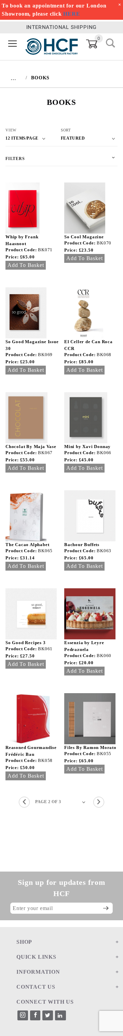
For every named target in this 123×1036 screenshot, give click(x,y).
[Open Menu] (12, 44)
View (10, 130)
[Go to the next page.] (98, 802)
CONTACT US (35, 987)
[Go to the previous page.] (24, 802)
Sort (66, 130)
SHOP (24, 942)
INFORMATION (38, 972)
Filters (15, 158)
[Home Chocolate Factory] (51, 43)
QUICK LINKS (36, 957)
